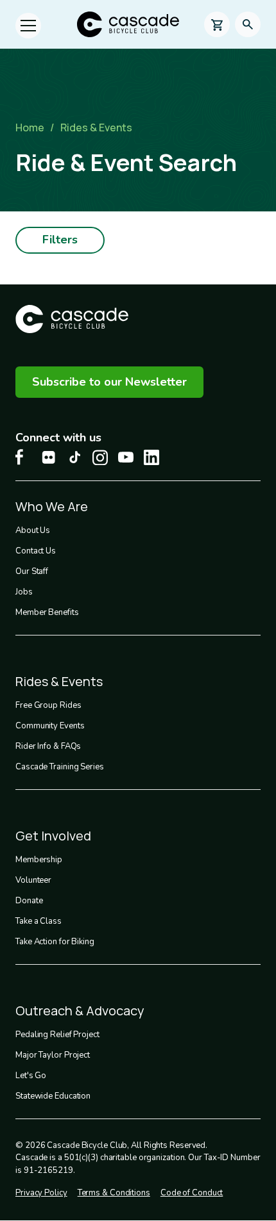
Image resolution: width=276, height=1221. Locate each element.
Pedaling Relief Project (57, 1034)
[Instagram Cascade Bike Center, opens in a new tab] (100, 458)
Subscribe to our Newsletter (109, 381)
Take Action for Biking (54, 941)
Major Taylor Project (52, 1055)
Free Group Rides (48, 705)
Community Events (49, 726)
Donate (28, 900)
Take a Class (38, 921)
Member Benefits (47, 612)
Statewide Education (53, 1096)
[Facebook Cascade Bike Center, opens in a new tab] (23, 457)
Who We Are (51, 506)
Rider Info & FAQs (48, 746)
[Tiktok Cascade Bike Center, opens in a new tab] (74, 457)
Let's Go (30, 1075)
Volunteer (33, 880)
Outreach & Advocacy (79, 1010)
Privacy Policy (41, 1193)
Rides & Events (96, 127)
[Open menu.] (28, 25)
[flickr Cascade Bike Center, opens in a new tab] (48, 457)
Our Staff (31, 571)
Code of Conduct (191, 1193)
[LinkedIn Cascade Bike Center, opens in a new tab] (151, 457)
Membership (38, 859)
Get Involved (53, 835)
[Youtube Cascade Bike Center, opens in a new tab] (126, 457)
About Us (32, 530)
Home (29, 127)
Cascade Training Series (59, 767)
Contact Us (35, 551)
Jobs (24, 592)
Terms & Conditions (114, 1193)
